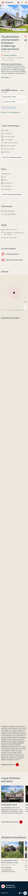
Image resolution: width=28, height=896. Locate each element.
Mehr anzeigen (5, 77)
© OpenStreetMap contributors (17, 309)
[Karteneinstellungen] (25, 301)
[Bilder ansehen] (14, 19)
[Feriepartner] (7, 2)
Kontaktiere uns (15, 112)
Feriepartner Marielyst (7, 764)
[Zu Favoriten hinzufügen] (25, 36)
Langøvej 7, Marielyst (10, 55)
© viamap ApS (8, 309)
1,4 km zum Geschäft (10, 214)
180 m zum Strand (9, 211)
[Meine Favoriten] (22, 2)
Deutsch (5, 893)
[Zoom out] (25, 308)
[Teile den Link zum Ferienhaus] (25, 40)
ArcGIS (2, 309)
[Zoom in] (25, 305)
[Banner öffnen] (25, 893)
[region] (14, 293)
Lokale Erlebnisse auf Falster (9, 822)
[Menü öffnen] (25, 2)
